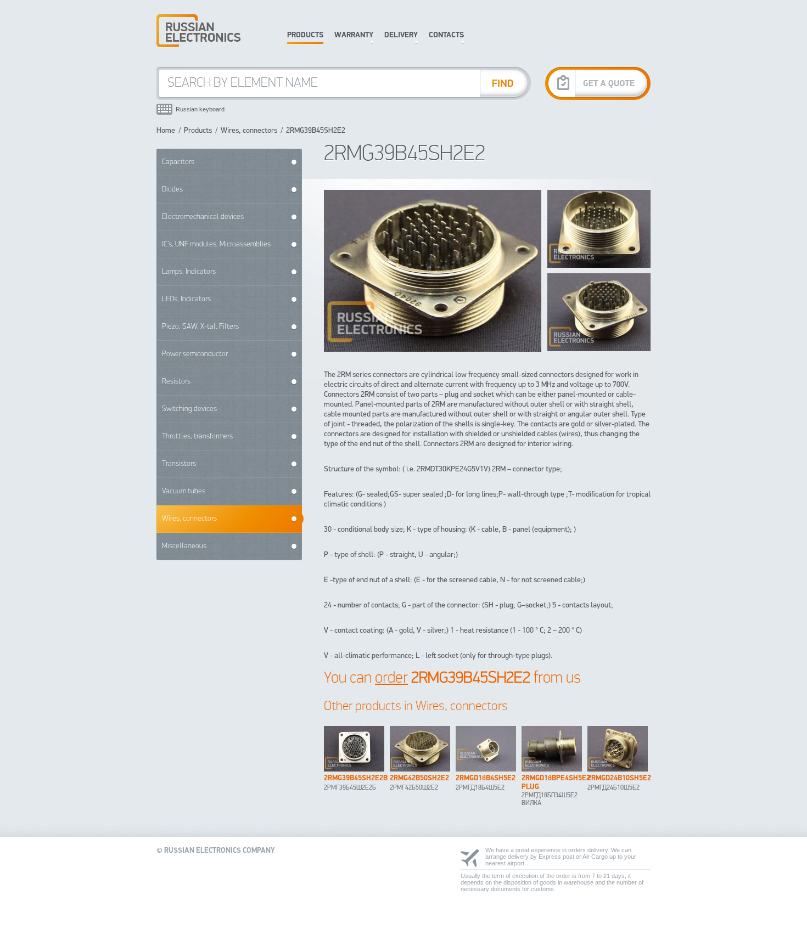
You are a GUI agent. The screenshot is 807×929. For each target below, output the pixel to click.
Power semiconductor (195, 354)
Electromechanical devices (203, 217)
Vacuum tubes (183, 491)
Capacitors (178, 162)
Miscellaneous (184, 546)
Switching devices (189, 409)
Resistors (176, 382)
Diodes (172, 189)
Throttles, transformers (197, 436)
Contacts (446, 35)
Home (165, 131)
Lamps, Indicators (189, 272)
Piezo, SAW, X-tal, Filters (200, 327)
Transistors (179, 464)
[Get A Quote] (598, 83)
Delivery (401, 35)
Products (305, 35)
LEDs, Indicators (186, 299)
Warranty (353, 35)
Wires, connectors (249, 131)
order (391, 678)
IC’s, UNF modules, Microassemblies (216, 244)
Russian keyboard (200, 109)
